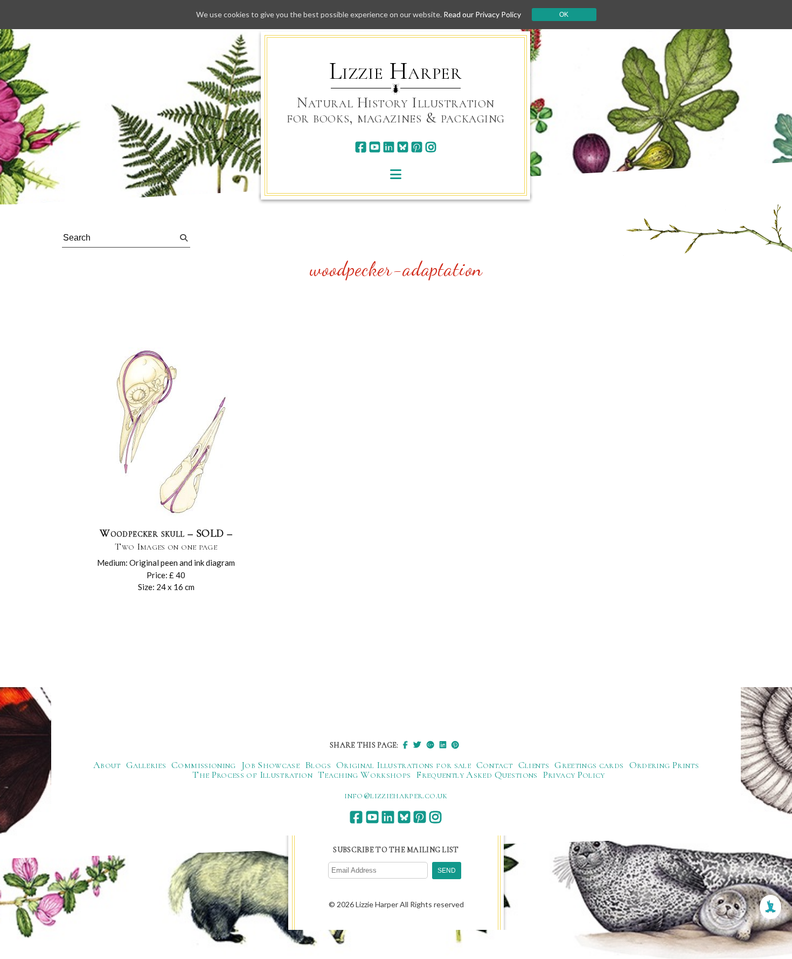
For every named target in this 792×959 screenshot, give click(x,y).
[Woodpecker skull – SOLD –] (166, 432)
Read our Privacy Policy (482, 14)
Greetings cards (588, 765)
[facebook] (361, 147)
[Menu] (395, 174)
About (107, 765)
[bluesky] (403, 147)
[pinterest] (417, 147)
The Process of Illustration (252, 774)
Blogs (318, 765)
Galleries (146, 765)
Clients (534, 765)
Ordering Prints (664, 765)
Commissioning (203, 765)
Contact (494, 765)
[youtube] (375, 147)
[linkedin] (389, 147)
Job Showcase (270, 765)
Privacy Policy (574, 774)
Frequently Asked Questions (476, 774)
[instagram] (431, 147)
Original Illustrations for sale (403, 765)
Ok (563, 14)
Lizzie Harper (395, 71)
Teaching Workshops (364, 774)
